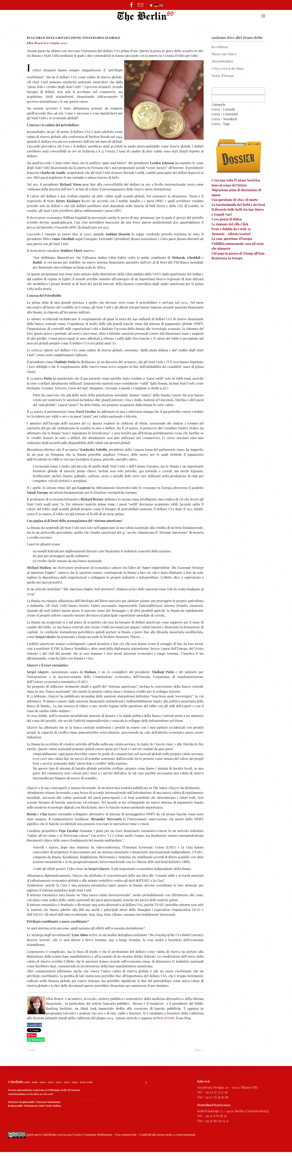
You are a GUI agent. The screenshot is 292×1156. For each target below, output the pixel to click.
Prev (33, 1050)
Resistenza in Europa (227, 258)
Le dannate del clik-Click (230, 224)
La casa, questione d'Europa (232, 239)
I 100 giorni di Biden (227, 219)
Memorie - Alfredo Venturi (231, 234)
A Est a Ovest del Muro (228, 68)
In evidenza (220, 47)
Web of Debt (165, 1018)
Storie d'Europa (223, 76)
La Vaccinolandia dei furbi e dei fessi (238, 205)
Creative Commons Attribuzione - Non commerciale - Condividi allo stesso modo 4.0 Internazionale (133, 1135)
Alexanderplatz (222, 61)
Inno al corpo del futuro (229, 185)
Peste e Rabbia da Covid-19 (231, 229)
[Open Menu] (263, 16)
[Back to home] (146, 16)
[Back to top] (146, 1083)
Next (197, 1050)
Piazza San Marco (224, 54)
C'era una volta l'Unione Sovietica (236, 180)
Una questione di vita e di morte (235, 200)
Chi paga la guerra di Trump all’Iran (238, 253)
